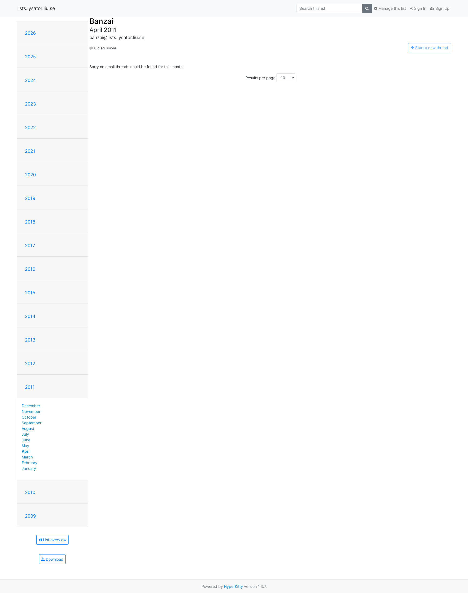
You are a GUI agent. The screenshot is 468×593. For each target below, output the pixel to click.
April (26, 451)
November (31, 411)
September (31, 422)
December (31, 405)
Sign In (419, 8)
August (28, 428)
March (27, 457)
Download (54, 559)
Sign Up (442, 8)
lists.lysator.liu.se (36, 8)
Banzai (101, 21)
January (29, 468)
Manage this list (391, 8)
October (29, 417)
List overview (54, 539)
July (25, 434)
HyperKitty (233, 586)
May (25, 445)
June (26, 440)
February (29, 462)
